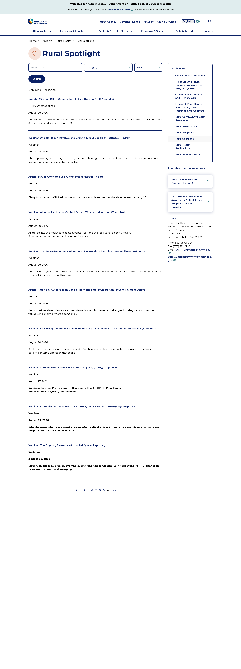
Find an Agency (106, 21)
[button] (39, 31)
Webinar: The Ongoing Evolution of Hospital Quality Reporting (66, 445)
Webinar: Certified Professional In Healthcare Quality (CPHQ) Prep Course (73, 367)
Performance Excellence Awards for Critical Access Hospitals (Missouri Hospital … (187, 202)
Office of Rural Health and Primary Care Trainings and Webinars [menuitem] (189, 107)
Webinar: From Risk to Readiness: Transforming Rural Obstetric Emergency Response (81, 406)
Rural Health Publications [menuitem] (183, 146)
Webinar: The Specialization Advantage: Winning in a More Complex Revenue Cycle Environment (87, 251)
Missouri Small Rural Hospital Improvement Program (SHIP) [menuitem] (189, 85)
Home (33, 40)
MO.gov (149, 21)
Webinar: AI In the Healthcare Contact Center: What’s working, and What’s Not (76, 212)
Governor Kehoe (130, 21)
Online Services (166, 21)
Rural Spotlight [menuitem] (184, 138)
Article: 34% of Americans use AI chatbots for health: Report (65, 176)
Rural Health (64, 40)
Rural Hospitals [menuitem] (184, 132)
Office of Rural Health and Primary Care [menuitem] (188, 96)
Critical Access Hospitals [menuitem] (190, 75)
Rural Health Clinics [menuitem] (187, 126)
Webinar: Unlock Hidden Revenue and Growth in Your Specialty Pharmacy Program (79, 137)
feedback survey (119, 9)
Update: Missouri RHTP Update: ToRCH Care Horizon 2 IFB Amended (71, 99)
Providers (46, 40)
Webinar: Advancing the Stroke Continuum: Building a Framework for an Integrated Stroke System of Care (93, 328)
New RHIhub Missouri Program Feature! (184, 181)
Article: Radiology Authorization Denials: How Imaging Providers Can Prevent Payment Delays (86, 289)
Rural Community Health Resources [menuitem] (190, 119)
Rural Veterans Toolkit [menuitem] (188, 154)
